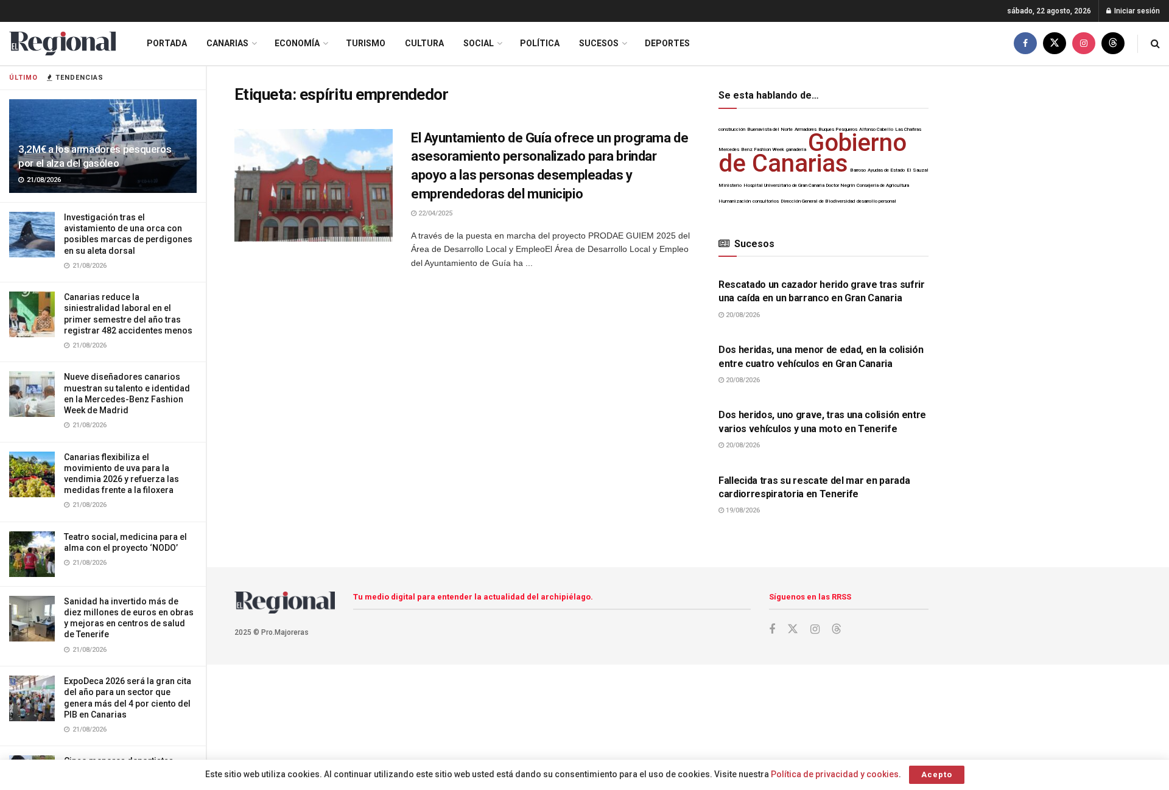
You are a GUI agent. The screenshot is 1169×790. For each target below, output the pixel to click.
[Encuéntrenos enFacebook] (1025, 43)
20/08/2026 (742, 315)
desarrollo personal (876, 201)
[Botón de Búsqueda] (1155, 43)
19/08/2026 (742, 510)
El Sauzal (918, 170)
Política (540, 43)
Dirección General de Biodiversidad (818, 201)
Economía (297, 43)
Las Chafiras (908, 129)
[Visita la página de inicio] (62, 43)
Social (478, 43)
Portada (167, 43)
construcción (731, 129)
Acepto (936, 774)
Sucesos (599, 43)
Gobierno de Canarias (812, 152)
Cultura (424, 43)
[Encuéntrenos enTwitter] (1054, 43)
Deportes (667, 43)
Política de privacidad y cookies (835, 774)
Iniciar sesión (1136, 11)
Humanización (734, 201)
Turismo (365, 43)
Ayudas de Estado (886, 170)
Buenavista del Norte (770, 129)
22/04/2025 (434, 213)
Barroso (858, 170)
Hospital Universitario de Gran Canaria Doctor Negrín (799, 185)
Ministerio (730, 185)
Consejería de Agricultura (883, 185)
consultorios (766, 201)
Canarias (227, 43)
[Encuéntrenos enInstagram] (1083, 43)
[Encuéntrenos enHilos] (1113, 43)
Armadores (805, 129)
